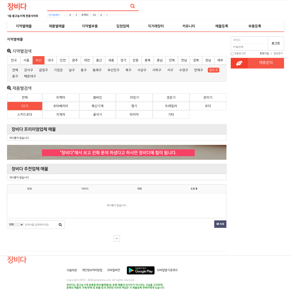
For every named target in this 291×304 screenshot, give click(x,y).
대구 (51, 60)
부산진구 (114, 70)
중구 (15, 76)
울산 (99, 60)
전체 (15, 70)
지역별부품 (90, 26)
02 (94, 15)
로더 (208, 106)
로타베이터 (60, 106)
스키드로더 (24, 114)
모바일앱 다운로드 (167, 270)
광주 (75, 60)
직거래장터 (156, 26)
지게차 (60, 114)
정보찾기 (278, 53)
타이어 (134, 114)
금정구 (43, 70)
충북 (148, 60)
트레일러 (171, 106)
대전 (87, 60)
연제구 (198, 70)
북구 (128, 70)
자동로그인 (240, 53)
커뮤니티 (188, 26)
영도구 (213, 70)
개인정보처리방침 (92, 270)
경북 (196, 60)
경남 (208, 60)
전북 (172, 60)
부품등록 (254, 26)
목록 (221, 224)
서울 (26, 60)
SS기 (24, 106)
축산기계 (98, 106)
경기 (123, 60)
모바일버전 (113, 270)
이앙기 (134, 97)
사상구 (141, 70)
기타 (171, 114)
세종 (111, 60)
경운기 (171, 97)
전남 (184, 60)
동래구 (97, 70)
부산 (39, 60)
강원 (135, 60)
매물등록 (221, 26)
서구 (170, 70)
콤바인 (97, 97)
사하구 (156, 70)
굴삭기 (97, 114)
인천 (63, 60)
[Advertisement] (257, 119)
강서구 (28, 70)
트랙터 (84, 15)
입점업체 (122, 26)
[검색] (132, 6)
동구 (84, 70)
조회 (193, 188)
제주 (220, 60)
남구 (72, 70)
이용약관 (72, 270)
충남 (160, 60)
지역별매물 (24, 26)
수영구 (183, 70)
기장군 (58, 70)
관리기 (207, 97)
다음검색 (117, 238)
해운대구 (30, 76)
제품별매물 (57, 26)
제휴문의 (266, 63)
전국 (14, 60)
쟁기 (134, 106)
